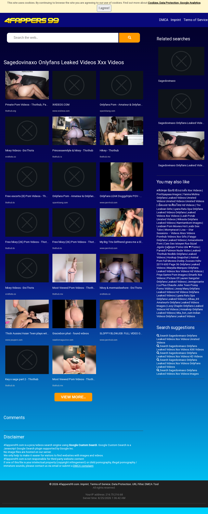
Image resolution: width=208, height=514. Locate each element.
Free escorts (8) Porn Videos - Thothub (29, 196)
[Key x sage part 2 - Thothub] (27, 373)
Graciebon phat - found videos (70, 333)
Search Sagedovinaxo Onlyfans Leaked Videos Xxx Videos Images (178, 372)
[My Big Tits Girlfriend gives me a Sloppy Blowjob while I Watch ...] (121, 236)
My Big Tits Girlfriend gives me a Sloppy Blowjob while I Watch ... (138, 242)
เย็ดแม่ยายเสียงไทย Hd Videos (176, 205)
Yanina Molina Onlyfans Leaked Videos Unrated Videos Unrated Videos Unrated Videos (180, 198)
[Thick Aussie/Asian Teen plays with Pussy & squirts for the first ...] (27, 327)
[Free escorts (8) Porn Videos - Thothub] (27, 190)
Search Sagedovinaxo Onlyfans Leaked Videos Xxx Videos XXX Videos (180, 347)
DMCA (163, 20)
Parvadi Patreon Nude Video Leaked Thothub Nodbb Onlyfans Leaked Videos (178, 254)
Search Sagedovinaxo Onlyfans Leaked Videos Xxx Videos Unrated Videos (178, 339)
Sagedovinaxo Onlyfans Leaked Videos (181, 123)
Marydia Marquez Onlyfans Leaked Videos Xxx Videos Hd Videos (179, 269)
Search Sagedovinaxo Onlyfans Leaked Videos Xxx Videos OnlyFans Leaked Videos (178, 363)
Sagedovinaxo (167, 81)
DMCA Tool (152, 484)
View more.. (73, 397)
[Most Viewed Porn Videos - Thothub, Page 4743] (74, 281)
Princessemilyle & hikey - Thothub (72, 150)
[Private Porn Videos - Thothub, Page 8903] (27, 98)
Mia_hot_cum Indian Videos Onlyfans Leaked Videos (178, 314)
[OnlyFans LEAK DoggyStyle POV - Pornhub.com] (121, 190)
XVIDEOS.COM (60, 104)
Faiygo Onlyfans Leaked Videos (176, 238)
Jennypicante (196, 281)
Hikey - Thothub (109, 150)
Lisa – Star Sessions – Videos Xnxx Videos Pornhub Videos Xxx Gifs (176, 233)
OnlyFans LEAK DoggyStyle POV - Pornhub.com (128, 196)
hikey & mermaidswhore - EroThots (121, 287)
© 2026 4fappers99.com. (64, 484)
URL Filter (138, 484)
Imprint (176, 20)
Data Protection (121, 484)
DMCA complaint (83, 466)
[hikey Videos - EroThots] (27, 144)
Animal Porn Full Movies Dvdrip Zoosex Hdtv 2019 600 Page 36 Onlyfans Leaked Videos (179, 263)
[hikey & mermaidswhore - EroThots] (121, 281)
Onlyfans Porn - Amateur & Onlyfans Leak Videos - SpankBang (89, 196)
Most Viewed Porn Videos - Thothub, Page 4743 (81, 287)
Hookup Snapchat (177, 257)
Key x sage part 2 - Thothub (21, 379)
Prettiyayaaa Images (169, 194)
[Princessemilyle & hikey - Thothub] (74, 144)
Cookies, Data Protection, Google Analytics (174, 2)
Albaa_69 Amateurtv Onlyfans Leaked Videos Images (178, 302)
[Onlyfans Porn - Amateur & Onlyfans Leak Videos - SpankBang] (74, 190)
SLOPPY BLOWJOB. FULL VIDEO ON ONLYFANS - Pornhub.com (137, 333)
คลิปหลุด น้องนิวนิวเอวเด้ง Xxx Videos (179, 190)
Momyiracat (172, 229)
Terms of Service (195, 20)
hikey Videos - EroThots (19, 150)
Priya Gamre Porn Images (172, 274)
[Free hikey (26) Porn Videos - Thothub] (27, 236)
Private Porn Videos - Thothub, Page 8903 (30, 104)
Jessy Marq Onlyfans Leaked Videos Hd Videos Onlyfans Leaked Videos (178, 292)
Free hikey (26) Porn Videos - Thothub (28, 242)
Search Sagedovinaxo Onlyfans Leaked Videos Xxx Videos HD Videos (180, 354)
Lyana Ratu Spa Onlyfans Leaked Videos (176, 297)
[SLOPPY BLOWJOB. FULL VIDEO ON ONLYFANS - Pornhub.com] (121, 327)
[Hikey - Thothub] (121, 144)
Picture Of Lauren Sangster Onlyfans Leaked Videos (178, 279)
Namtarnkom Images (189, 223)
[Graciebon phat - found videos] (74, 327)
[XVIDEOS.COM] (74, 98)
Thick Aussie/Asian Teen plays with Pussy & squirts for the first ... (44, 333)
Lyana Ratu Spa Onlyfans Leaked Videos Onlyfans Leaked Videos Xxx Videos (180, 212)
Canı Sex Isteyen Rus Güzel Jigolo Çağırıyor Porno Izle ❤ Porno (178, 245)
